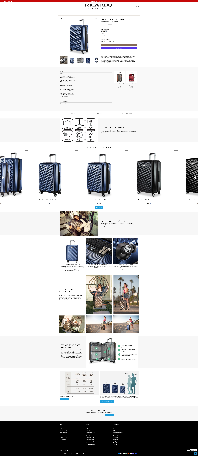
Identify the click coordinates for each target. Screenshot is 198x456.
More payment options (119, 50)
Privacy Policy (99, 113)
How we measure (64, 398)
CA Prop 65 (115, 444)
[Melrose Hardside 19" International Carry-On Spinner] (49, 174)
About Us (115, 426)
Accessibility (115, 439)
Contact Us (88, 426)
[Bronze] (99, 203)
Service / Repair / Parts (90, 437)
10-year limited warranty (127, 113)
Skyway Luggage (63, 439)
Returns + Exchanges (90, 441)
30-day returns (72, 113)
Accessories (98, 12)
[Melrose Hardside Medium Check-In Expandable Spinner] (148, 174)
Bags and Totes (63, 434)
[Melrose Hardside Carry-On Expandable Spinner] (99, 174)
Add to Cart (119, 45)
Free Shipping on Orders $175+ (108, 41)
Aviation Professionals (64, 428)
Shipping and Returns (64, 101)
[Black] (100, 203)
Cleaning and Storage (64, 103)
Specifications (62, 98)
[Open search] (135, 6)
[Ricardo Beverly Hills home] (99, 8)
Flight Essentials (108, 12)
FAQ (87, 428)
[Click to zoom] (96, 19)
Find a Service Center (90, 439)
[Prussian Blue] (97, 203)
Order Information (90, 434)
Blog (114, 430)
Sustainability (115, 437)
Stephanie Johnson (63, 437)
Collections (88, 12)
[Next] (64, 19)
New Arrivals (62, 435)
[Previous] (61, 19)
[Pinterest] (7, 1)
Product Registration (90, 432)
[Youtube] (11, 1)
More (122, 12)
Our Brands (115, 428)
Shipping (88, 430)
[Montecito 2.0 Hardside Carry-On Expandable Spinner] (119, 77)
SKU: (102, 52)
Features (61, 71)
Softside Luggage (63, 432)
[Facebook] (4, 1)
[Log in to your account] (136, 6)
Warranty (61, 106)
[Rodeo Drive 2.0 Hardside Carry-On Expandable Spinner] (131, 77)
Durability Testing (116, 435)
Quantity (102, 33)
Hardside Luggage (63, 430)
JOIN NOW (106, 1)
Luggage (75, 12)
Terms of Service (116, 442)
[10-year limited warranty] (121, 113)
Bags (81, 12)
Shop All (61, 426)
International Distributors (91, 444)
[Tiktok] (8, 1)
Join (109, 415)
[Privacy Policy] (96, 113)
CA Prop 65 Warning (64, 96)
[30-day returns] (68, 113)
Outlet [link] (117, 12)
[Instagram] (5, 1)
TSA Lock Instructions (90, 442)
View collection (99, 207)
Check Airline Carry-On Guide (106, 401)
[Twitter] (10, 1)
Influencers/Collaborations (118, 432)
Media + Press (116, 434)
